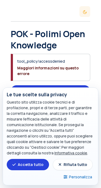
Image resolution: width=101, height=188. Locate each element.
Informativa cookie (70, 152)
